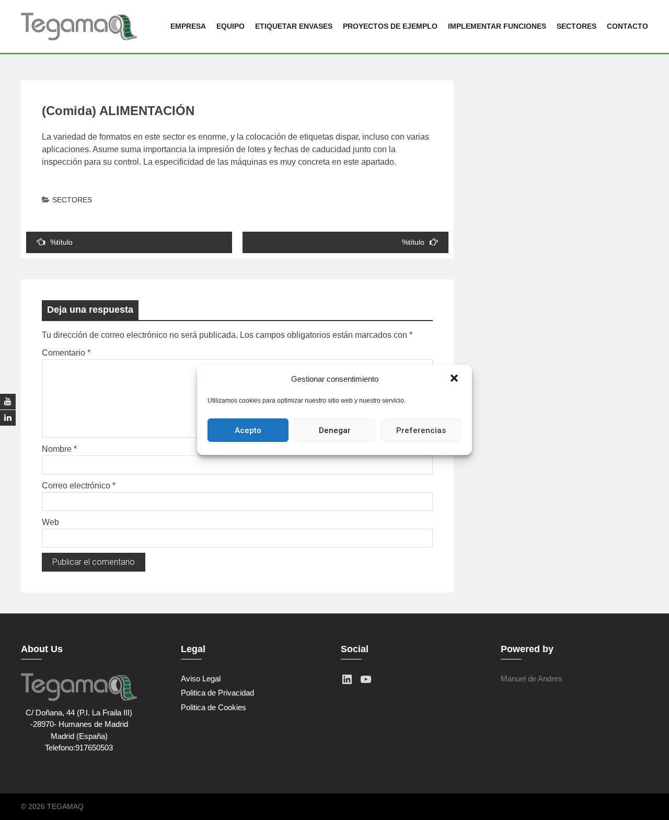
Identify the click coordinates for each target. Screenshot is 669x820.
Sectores (576, 26)
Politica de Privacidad (217, 692)
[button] (455, 379)
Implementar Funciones (497, 26)
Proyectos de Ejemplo (390, 26)
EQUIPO (230, 26)
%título (61, 242)
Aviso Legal (201, 678)
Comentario (66, 352)
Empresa (188, 26)
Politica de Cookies (213, 707)
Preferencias (421, 430)
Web (50, 522)
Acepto (248, 430)
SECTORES (72, 200)
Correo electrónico (79, 485)
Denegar (335, 430)
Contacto (627, 26)
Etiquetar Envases (293, 26)
